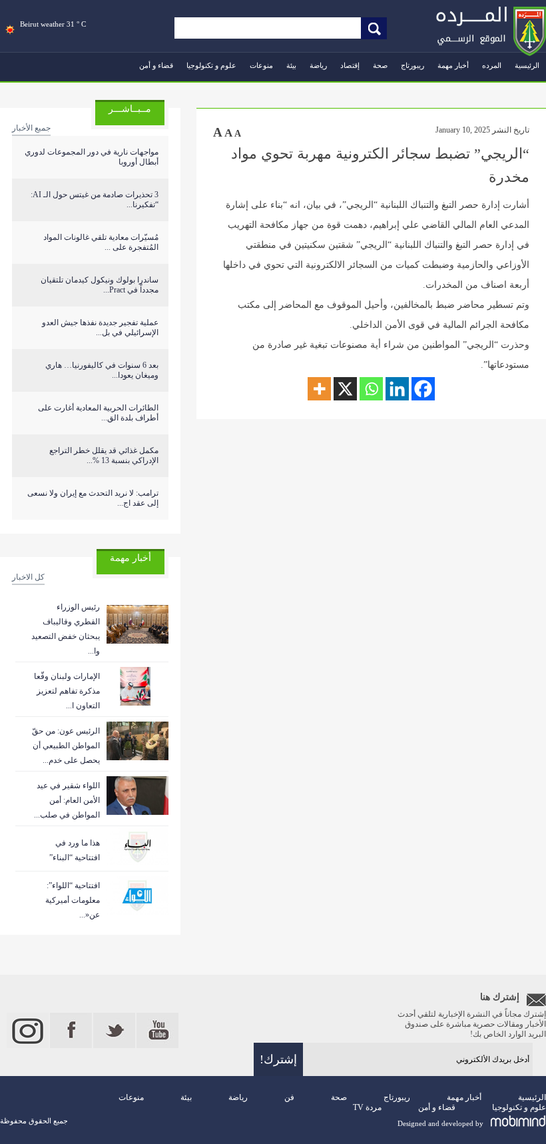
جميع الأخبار (31, 128)
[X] (345, 388)
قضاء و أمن (156, 65)
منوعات (261, 65)
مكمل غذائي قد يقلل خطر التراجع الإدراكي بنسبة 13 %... (103, 455)
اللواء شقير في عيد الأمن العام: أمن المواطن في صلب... (67, 800)
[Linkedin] (397, 388)
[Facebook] (423, 388)
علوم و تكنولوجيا (211, 65)
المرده (491, 65)
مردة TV (367, 1107)
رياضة (318, 65)
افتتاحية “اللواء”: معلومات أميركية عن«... (72, 900)
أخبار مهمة (453, 65)
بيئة (291, 65)
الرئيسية (527, 65)
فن (289, 1097)
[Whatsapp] (371, 388)
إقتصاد (350, 65)
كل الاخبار (28, 577)
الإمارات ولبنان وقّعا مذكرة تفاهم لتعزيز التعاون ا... (67, 691)
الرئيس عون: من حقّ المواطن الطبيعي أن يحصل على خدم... (66, 745)
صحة (380, 65)
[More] (319, 388)
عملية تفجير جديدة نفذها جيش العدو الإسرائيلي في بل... (100, 327)
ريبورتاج (412, 65)
